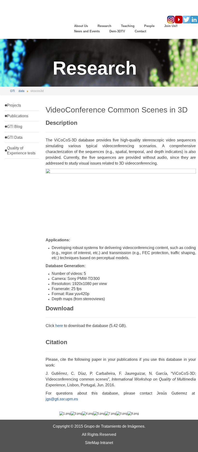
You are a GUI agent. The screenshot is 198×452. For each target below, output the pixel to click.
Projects (14, 105)
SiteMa (91, 443)
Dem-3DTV (117, 31)
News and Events (87, 31)
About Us (81, 26)
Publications (17, 116)
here (59, 326)
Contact (140, 31)
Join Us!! (170, 26)
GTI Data (14, 137)
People (149, 26)
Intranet (106, 443)
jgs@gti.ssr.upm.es (62, 399)
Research (104, 26)
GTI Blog (14, 127)
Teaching (127, 26)
